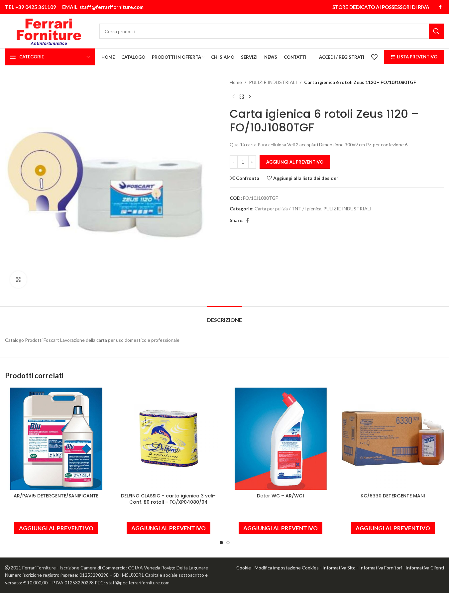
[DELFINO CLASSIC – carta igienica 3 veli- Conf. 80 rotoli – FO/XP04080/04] (168, 439)
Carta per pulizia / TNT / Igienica (288, 208)
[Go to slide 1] (221, 542)
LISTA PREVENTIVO (417, 56)
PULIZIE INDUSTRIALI (273, 82)
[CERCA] (436, 31)
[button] (56, 528)
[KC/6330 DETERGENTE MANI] (393, 439)
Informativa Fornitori (380, 567)
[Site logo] (48, 31)
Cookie (243, 567)
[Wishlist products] (374, 57)
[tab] (224, 316)
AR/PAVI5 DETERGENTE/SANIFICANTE (56, 495)
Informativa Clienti (424, 567)
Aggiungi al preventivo (294, 162)
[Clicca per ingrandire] (18, 279)
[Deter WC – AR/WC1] (281, 439)
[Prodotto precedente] (234, 97)
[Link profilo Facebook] (440, 7)
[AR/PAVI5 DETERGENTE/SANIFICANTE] (56, 439)
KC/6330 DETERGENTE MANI (393, 495)
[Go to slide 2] (228, 542)
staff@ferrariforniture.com (111, 7)
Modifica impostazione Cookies (287, 567)
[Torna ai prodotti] (242, 97)
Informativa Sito (339, 567)
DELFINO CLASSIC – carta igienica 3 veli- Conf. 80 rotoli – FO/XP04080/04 (168, 499)
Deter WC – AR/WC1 (280, 495)
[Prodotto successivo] (250, 97)
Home (236, 82)
